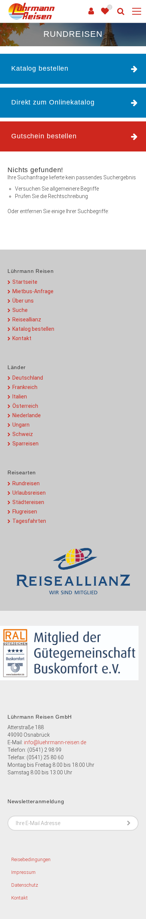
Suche (20, 310)
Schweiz (22, 434)
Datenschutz (24, 885)
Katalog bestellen (33, 329)
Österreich (25, 406)
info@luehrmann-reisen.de (55, 742)
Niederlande (26, 415)
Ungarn (21, 425)
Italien (19, 397)
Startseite (24, 282)
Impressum (23, 872)
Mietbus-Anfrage (33, 291)
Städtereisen (28, 502)
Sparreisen (25, 444)
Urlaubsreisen (29, 493)
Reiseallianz (26, 319)
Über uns (23, 301)
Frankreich (24, 387)
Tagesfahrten (29, 521)
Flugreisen (24, 512)
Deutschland (27, 378)
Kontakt (21, 338)
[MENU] (136, 11)
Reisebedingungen (31, 859)
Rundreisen (26, 483)
